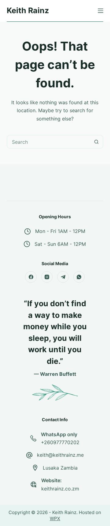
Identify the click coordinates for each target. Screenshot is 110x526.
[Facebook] (31, 277)
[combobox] (48, 142)
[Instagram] (47, 277)
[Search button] (96, 141)
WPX (55, 518)
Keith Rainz (28, 10)
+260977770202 (60, 442)
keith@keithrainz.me (60, 455)
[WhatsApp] (79, 277)
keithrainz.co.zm (60, 489)
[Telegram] (63, 277)
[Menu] (100, 10)
